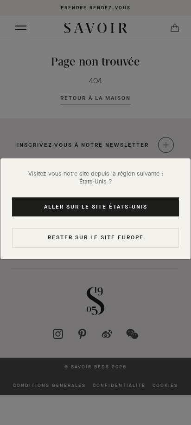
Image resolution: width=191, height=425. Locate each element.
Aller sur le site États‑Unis (95, 206)
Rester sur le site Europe (96, 237)
